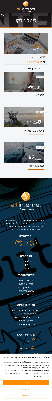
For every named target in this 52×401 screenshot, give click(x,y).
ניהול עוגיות (26, 389)
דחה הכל (26, 395)
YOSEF (40, 95)
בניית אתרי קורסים (26, 287)
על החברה (26, 261)
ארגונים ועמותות (26, 320)
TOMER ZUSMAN (34, 131)
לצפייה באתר (33, 62)
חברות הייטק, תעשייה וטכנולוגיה (26, 310)
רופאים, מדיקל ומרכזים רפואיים (26, 317)
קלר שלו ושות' (36, 166)
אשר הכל (26, 382)
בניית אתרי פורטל (26, 294)
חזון (26, 264)
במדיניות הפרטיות (37, 373)
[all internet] (26, 6)
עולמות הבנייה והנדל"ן (26, 313)
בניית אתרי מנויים (26, 291)
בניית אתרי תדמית (26, 280)
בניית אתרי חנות (26, 284)
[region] (26, 377)
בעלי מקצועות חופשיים (26, 324)
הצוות (26, 268)
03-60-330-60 (23, 348)
